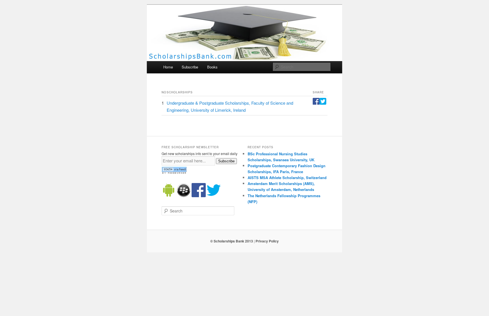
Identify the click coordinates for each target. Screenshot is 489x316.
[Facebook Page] (199, 195)
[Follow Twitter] (214, 195)
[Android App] (169, 195)
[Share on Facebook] (316, 103)
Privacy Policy (267, 241)
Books (212, 67)
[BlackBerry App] (184, 195)
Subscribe (190, 67)
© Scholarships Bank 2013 (231, 241)
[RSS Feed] (174, 172)
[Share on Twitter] (322, 103)
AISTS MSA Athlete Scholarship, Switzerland (287, 177)
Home (168, 67)
